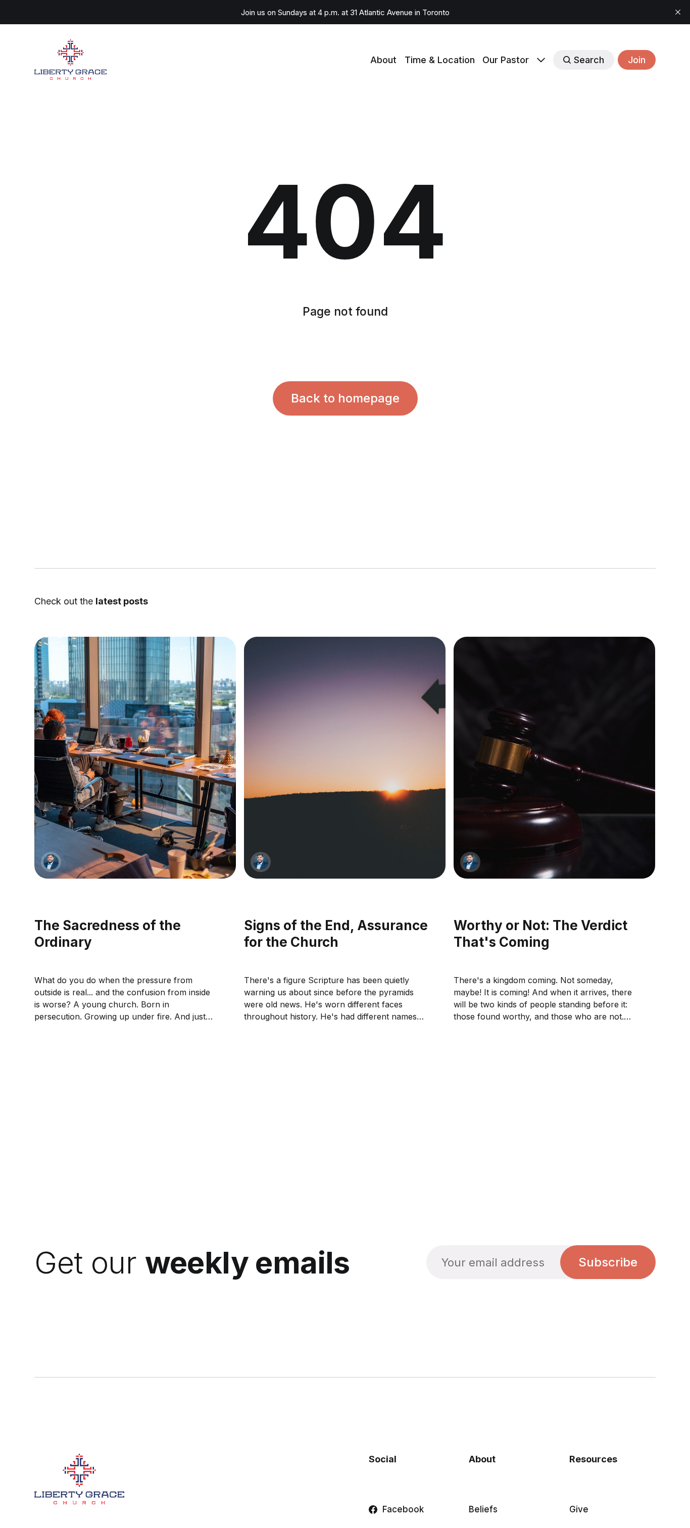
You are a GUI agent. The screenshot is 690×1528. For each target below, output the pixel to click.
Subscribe (607, 1262)
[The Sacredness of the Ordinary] (135, 758)
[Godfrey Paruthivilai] (51, 862)
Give (578, 1509)
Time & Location (440, 60)
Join (637, 60)
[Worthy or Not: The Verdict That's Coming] (555, 758)
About (383, 60)
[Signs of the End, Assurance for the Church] (345, 758)
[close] (678, 12)
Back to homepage (345, 398)
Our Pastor (505, 60)
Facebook (403, 1509)
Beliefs (483, 1509)
